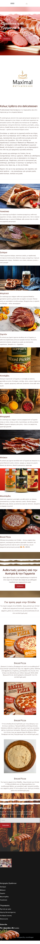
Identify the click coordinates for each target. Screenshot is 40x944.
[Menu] (12, 3)
